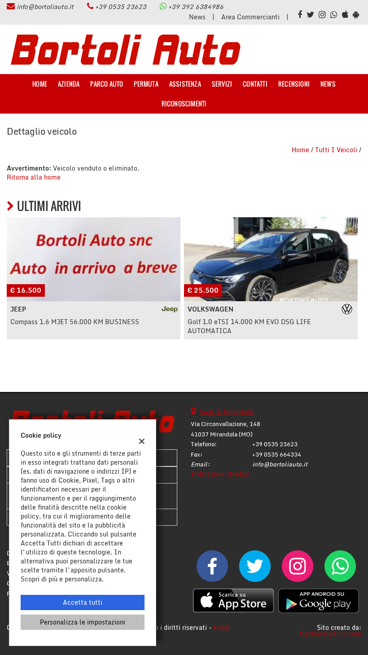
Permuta (146, 83)
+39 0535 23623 (120, 6)
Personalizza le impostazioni (82, 622)
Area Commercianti (250, 17)
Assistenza (185, 83)
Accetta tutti (82, 602)
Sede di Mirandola (226, 412)
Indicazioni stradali (220, 474)
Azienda (68, 83)
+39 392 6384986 (195, 6)
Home (39, 83)
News (197, 17)
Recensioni (294, 83)
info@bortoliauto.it (45, 6)
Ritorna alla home (34, 177)
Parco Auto (106, 83)
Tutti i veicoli (336, 150)
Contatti (255, 83)
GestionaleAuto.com (330, 634)
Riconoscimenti (184, 103)
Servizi (222, 83)
